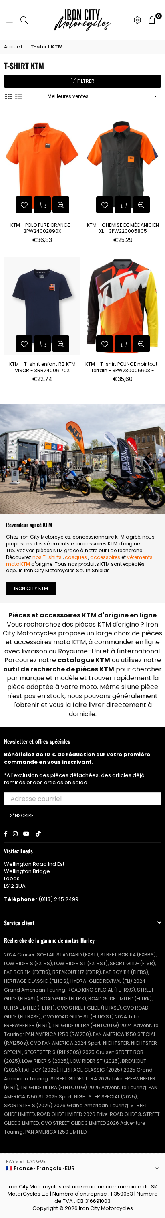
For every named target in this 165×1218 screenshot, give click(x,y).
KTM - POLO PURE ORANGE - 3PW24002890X (42, 228)
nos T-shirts (47, 557)
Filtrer (85, 81)
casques (76, 557)
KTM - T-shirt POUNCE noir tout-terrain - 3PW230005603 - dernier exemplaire (122, 367)
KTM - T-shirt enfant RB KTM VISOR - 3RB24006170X (42, 367)
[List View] (18, 96)
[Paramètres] (137, 20)
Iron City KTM (31, 588)
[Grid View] (8, 96)
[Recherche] (24, 20)
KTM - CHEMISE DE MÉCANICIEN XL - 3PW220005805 (123, 228)
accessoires (105, 557)
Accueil (13, 47)
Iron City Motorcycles (106, 1208)
